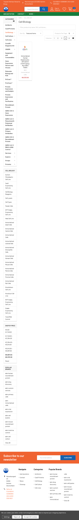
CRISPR (7, 49)
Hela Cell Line (9, 218)
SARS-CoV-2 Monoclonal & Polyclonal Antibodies (9, 122)
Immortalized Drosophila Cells (9, 249)
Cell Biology (9, 32)
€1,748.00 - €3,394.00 (9, 337)
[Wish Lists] (65, 9)
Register (57, 10)
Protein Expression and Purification (9, 98)
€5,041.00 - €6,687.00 (8, 350)
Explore (8, 157)
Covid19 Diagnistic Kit (9, 45)
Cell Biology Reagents (9, 193)
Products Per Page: (61, 33)
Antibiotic (8, 25)
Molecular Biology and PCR (9, 73)
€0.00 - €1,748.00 (8, 331)
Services (8, 153)
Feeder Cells (9, 206)
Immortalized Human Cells (9, 257)
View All (7, 443)
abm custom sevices (9, 389)
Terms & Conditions (12, 510)
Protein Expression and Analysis (9, 89)
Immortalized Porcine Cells (9, 276)
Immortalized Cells (9, 236)
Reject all (17, 517)
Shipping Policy (30, 510)
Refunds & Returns (48, 510)
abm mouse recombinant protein (9, 424)
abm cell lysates (8, 416)
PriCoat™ (8, 79)
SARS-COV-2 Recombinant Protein (9, 139)
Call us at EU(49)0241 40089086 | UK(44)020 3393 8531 (10, 493)
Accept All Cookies (30, 517)
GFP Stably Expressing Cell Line (9, 212)
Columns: (49, 38)
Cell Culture (9, 36)
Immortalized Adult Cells (9, 223)
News (31, 14)
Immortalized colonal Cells (9, 242)
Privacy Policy (66, 510)
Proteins (8, 164)
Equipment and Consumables (9, 55)
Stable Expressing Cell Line (9, 310)
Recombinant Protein (9, 106)
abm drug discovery (8, 383)
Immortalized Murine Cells (9, 270)
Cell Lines (8, 40)
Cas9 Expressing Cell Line (9, 185)
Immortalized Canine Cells (9, 230)
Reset (7, 361)
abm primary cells (9, 395)
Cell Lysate (8, 198)
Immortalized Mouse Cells (9, 263)
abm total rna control (9, 431)
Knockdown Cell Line (9, 288)
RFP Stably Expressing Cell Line (9, 302)
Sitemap (22, 484)
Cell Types (8, 202)
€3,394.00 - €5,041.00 (9, 343)
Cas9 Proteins (10, 29)
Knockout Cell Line (9, 295)
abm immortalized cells (9, 403)
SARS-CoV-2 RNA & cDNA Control (9, 147)
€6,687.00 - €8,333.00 (9, 356)
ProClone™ (8, 83)
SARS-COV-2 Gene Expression (9, 113)
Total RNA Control (8, 318)
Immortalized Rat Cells (9, 282)
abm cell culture (8, 438)
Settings (7, 517)
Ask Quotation (8, 14)
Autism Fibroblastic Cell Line (9, 177)
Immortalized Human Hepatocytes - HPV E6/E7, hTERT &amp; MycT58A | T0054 (25, 61)
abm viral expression (9, 410)
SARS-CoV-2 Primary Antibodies (9, 131)
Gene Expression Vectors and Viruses (9, 64)
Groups (7, 160)
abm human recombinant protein (9, 375)
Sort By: (22, 33)
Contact (21, 14)
